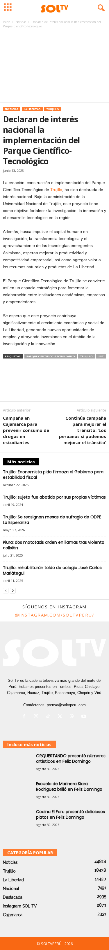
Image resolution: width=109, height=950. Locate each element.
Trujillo (52, 109)
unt (101, 356)
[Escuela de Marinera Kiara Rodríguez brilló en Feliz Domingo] (17, 792)
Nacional (11, 888)
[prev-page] (6, 591)
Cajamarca (12, 914)
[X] (61, 717)
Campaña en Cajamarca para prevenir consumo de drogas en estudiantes (26, 430)
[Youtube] (84, 717)
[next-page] (13, 591)
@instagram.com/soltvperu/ (54, 615)
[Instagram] (37, 717)
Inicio (6, 22)
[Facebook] (25, 717)
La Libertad (32, 109)
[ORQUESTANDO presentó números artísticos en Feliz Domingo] (17, 764)
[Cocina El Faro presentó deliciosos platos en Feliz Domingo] (17, 820)
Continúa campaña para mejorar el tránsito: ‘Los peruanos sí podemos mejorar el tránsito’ (82, 430)
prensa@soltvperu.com (66, 705)
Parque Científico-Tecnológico (50, 356)
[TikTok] (49, 717)
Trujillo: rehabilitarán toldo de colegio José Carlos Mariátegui (52, 570)
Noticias (21, 22)
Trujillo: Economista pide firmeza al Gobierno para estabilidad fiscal (53, 474)
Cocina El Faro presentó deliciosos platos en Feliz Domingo (70, 814)
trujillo (86, 356)
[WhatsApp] (73, 717)
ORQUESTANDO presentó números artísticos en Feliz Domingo (71, 758)
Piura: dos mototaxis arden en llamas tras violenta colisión (53, 545)
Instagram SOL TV (20, 906)
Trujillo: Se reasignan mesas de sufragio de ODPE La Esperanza (52, 519)
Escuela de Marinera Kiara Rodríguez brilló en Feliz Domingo (69, 786)
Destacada (12, 897)
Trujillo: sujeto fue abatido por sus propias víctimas (54, 497)
